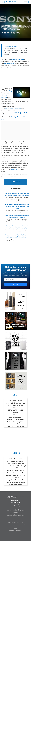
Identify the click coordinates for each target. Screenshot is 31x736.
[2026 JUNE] (16, 330)
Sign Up (15, 284)
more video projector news (13, 109)
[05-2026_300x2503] (16, 390)
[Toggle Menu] (25, 2)
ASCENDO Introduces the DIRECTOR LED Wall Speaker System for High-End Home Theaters (17, 206)
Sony (10, 91)
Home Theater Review (10, 46)
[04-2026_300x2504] (16, 310)
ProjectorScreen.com (17, 59)
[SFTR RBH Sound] (16, 370)
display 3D (14, 169)
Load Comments (15, 182)
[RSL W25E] (16, 350)
